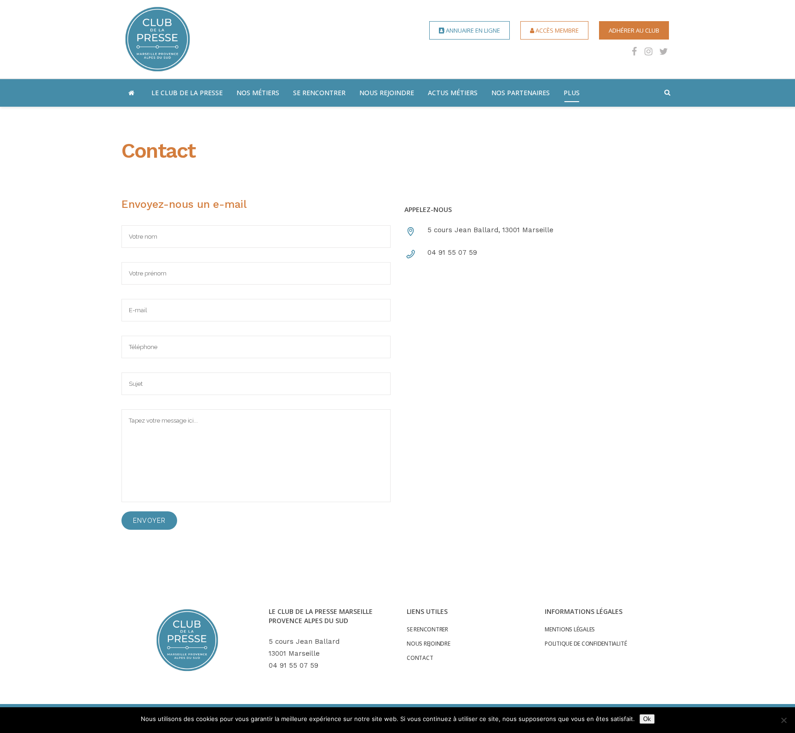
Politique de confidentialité (586, 644)
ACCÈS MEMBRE (556, 30)
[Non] (783, 720)
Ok (647, 719)
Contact (420, 658)
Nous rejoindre (428, 644)
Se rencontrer (427, 629)
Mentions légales (570, 629)
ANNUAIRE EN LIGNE (472, 30)
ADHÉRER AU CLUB (634, 30)
